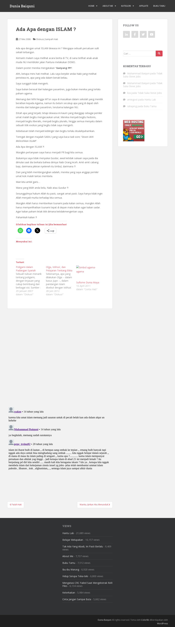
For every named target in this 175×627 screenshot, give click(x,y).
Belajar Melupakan (72, 539)
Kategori (126, 5)
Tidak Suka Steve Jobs (150, 93)
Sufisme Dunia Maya (87, 282)
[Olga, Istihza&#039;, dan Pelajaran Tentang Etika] (61, 280)
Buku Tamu (159, 5)
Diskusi (40, 39)
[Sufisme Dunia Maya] (89, 273)
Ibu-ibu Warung (70, 569)
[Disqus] (60, 355)
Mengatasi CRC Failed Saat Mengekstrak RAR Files (87, 584)
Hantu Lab (150, 99)
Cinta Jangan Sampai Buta (76, 599)
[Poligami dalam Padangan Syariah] (31, 280)
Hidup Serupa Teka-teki (75, 576)
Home (91, 5)
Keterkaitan (68, 592)
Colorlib (145, 619)
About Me (108, 5)
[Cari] (159, 53)
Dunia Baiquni (22, 6)
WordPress (162, 623)
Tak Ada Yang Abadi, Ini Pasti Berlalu (82, 546)
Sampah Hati (51, 39)
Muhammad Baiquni (138, 73)
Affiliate (143, 5)
